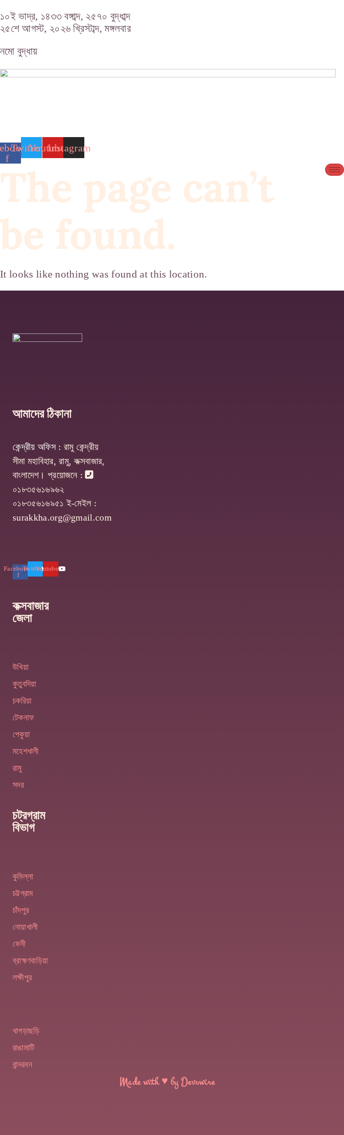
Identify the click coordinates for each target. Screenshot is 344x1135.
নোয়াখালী (25, 926)
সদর (18, 784)
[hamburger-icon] (334, 170)
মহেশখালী (26, 751)
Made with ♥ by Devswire (167, 1082)
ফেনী (19, 943)
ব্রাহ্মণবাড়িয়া (30, 960)
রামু (17, 768)
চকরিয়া (22, 700)
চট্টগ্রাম (23, 893)
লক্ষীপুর (22, 977)
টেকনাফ (23, 717)
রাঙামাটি (23, 1047)
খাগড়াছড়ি (26, 1030)
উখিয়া (21, 667)
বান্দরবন (22, 1064)
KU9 (23, 545)
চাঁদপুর (21, 910)
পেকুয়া (21, 734)
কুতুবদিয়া (24, 683)
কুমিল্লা (23, 876)
